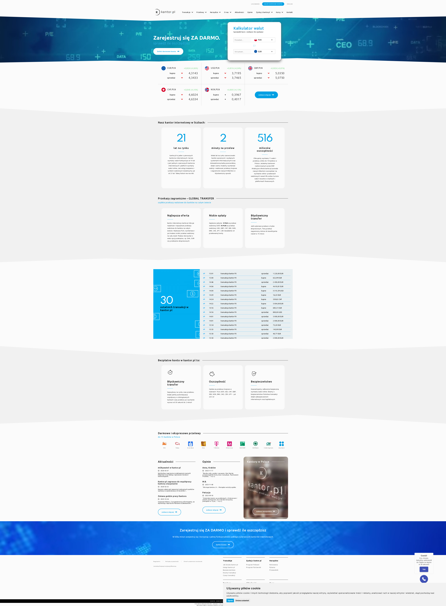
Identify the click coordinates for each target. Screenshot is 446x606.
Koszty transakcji (229, 572)
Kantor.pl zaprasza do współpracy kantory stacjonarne (174, 483)
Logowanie (255, 4)
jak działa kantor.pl (230, 564)
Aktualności (239, 12)
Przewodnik (273, 570)
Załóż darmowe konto (273, 4)
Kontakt (290, 12)
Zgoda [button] (230, 600)
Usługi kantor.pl (229, 567)
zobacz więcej (168, 512)
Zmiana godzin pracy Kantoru (172, 496)
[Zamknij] (433, 553)
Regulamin (156, 561)
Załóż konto (221, 545)
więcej (212, 476)
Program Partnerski (253, 567)
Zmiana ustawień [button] (242, 600)
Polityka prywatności (172, 561)
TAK (423, 569)
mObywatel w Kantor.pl (169, 468)
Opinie (250, 12)
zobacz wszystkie (264, 511)
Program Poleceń (252, 564)
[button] (254, 45)
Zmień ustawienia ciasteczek (193, 561)
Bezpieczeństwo (229, 570)
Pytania (272, 567)
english (290, 4)
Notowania (273, 564)
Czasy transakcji (229, 575)
